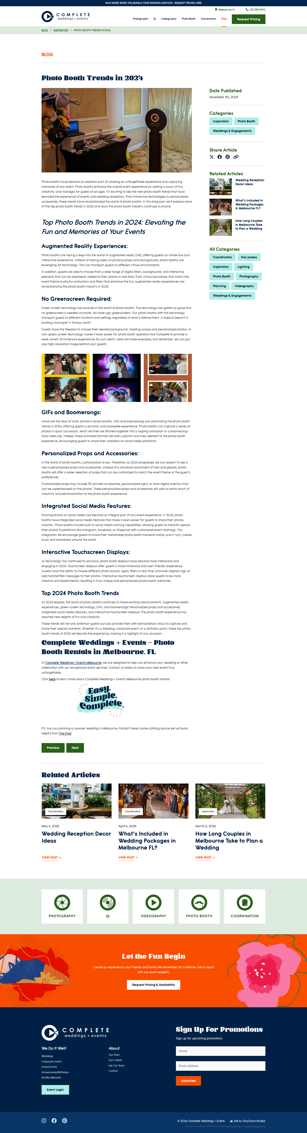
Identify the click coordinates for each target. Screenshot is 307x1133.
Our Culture (115, 1060)
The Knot (65, 733)
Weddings (47, 1056)
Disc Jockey (249, 257)
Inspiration (61, 30)
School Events (49, 1067)
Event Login (55, 1090)
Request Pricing (248, 19)
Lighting (244, 267)
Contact (113, 1071)
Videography (169, 18)
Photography (140, 18)
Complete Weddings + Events (206, 1121)
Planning (219, 286)
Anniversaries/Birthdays (55, 1072)
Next (75, 748)
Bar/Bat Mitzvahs (51, 1077)
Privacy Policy (236, 1126)
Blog (224, 18)
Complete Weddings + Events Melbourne (73, 663)
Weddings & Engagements (232, 131)
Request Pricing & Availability (153, 985)
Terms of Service (253, 1126)
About (114, 1048)
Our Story (114, 1055)
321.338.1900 (257, 9)
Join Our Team (116, 1065)
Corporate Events (52, 1061)
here (52, 679)
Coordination (208, 18)
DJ (155, 18)
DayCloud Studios (254, 1121)
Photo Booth (189, 18)
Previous (53, 748)
